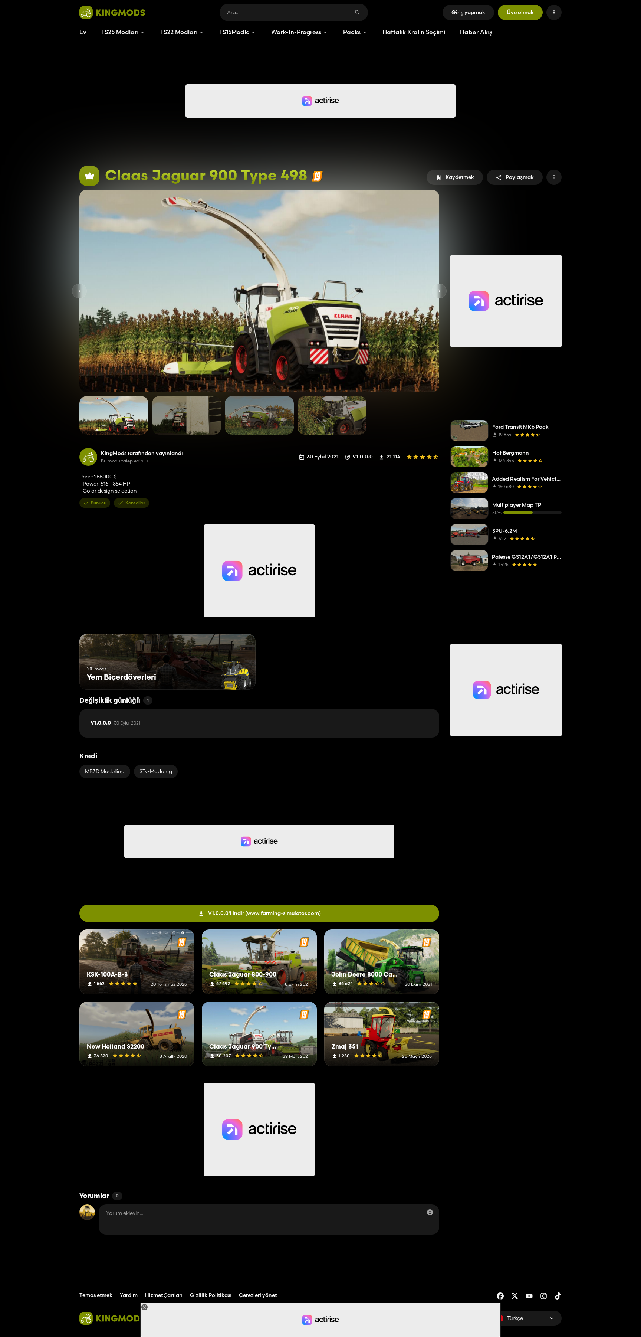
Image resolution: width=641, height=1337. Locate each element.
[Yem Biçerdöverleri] (236, 676)
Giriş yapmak (468, 12)
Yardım (129, 1295)
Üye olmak (520, 12)
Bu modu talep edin (122, 461)
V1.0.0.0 (115, 723)
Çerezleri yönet (258, 1295)
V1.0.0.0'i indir (264, 913)
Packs (352, 32)
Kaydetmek (460, 177)
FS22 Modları (178, 32)
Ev (82, 32)
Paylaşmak (520, 177)
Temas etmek (95, 1295)
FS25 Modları (119, 32)
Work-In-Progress (296, 32)
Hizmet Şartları (164, 1295)
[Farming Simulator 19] (317, 176)
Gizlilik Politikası (210, 1295)
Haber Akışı (477, 32)
